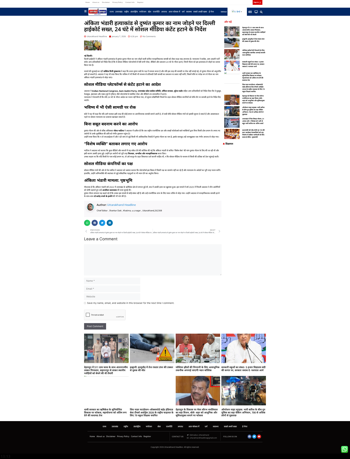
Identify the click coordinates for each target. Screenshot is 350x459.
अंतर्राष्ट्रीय (134, 11)
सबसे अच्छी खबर (200, 11)
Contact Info (130, 2)
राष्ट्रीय (126, 11)
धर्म (183, 11)
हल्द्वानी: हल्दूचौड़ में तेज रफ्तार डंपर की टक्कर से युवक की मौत (253, 40)
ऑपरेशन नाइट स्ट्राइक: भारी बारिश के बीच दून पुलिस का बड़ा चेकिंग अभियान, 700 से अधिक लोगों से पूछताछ (253, 111)
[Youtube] (259, 437)
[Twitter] (254, 437)
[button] (261, 12)
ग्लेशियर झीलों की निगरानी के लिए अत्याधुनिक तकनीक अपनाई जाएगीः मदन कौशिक (253, 52)
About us (95, 2)
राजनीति (156, 11)
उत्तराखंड (118, 11)
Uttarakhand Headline (121, 205)
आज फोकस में (174, 11)
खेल (149, 11)
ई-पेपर (211, 11)
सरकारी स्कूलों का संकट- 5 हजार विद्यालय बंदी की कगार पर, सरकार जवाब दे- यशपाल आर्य (253, 64)
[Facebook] (249, 437)
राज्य (112, 11)
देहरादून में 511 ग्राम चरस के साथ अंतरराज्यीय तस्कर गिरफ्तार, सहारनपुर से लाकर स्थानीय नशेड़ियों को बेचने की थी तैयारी (253, 31)
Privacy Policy (117, 2)
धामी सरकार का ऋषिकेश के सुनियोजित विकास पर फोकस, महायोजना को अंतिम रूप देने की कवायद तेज (252, 76)
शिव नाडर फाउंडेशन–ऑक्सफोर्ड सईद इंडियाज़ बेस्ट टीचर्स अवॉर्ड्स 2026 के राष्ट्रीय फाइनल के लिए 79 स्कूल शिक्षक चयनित (253, 88)
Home (87, 2)
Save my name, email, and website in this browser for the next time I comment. (130, 303)
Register (140, 2)
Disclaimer (106, 2)
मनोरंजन (142, 11)
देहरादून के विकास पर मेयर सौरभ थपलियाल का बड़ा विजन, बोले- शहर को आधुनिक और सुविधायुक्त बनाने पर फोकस (253, 99)
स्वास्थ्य (189, 11)
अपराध (164, 11)
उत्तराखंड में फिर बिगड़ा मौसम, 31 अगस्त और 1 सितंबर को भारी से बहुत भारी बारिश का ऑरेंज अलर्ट (253, 121)
